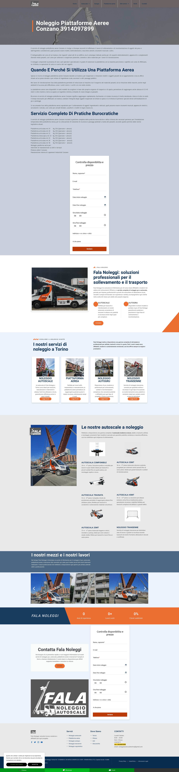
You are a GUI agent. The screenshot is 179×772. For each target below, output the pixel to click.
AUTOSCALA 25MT (90, 527)
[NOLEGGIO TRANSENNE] (118, 524)
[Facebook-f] (31, 742)
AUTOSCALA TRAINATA (92, 495)
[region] (24, 760)
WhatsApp (67, 770)
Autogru (96, 4)
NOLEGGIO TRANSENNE (127, 527)
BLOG (135, 4)
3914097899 (121, 744)
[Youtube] (42, 742)
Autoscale (84, 4)
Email (112, 770)
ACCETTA (35, 764)
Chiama (59, 666)
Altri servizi (123, 4)
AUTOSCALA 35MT (125, 462)
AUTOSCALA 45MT (125, 495)
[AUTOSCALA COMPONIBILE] (82, 459)
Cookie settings (16, 764)
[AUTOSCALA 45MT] (118, 492)
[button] (34, 588)
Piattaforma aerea (109, 4)
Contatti (144, 4)
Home (75, 4)
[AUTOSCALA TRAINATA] (82, 492)
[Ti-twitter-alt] (35, 742)
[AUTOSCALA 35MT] (118, 459)
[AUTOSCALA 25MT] (82, 524)
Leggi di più (45, 399)
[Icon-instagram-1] (38, 742)
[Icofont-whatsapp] (45, 742)
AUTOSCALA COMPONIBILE (94, 462)
